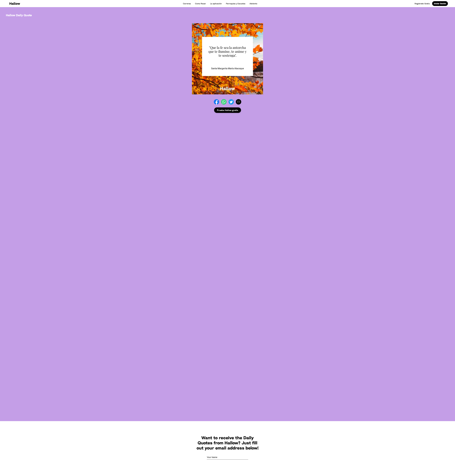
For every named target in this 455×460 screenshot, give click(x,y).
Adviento (253, 3)
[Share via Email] (238, 102)
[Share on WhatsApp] (224, 102)
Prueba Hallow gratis (227, 110)
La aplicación (216, 3)
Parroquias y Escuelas (235, 3)
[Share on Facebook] (216, 102)
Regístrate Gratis (422, 3)
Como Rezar (200, 3)
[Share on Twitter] (231, 102)
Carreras (187, 3)
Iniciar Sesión (440, 3)
